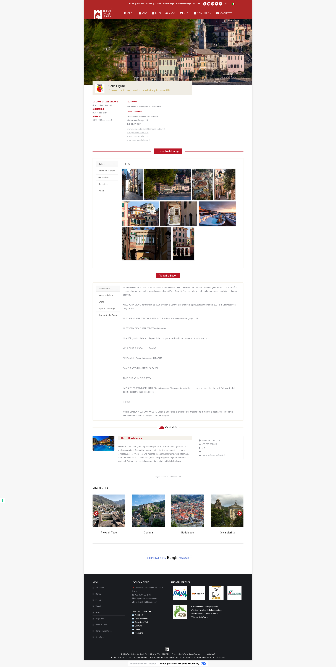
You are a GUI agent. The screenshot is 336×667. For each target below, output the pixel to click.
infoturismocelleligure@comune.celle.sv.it (146, 129)
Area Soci (196, 4)
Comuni (138, 626)
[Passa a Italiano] (233, 3)
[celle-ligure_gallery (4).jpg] (224, 184)
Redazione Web (141, 622)
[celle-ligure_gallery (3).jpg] (202, 184)
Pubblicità (139, 615)
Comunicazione (141, 619)
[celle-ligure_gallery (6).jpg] (178, 213)
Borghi (98, 594)
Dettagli (112, 511)
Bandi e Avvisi (101, 625)
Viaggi (98, 606)
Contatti (149, 4)
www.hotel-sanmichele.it (214, 455)
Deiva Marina (227, 532)
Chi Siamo (140, 4)
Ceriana (148, 532)
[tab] (107, 164)
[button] (96, 513)
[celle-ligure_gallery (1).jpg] (132, 184)
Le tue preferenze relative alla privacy (179, 663)
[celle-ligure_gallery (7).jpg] (217, 213)
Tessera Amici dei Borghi (164, 4)
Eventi (98, 600)
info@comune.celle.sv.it (137, 132)
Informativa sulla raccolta (143, 663)
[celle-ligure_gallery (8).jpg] (146, 243)
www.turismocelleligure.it (138, 140)
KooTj (213, 654)
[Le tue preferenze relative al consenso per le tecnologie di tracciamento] (2, 500)
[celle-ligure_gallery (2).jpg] (167, 184)
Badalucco (187, 532)
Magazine (100, 618)
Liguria (163, 477)
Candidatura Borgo (183, 4)
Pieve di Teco (109, 532)
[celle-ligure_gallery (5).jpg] (140, 213)
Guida (98, 612)
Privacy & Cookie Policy (180, 654)
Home (131, 4)
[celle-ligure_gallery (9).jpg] (183, 243)
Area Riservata (195, 654)
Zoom (105, 511)
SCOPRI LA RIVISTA (168, 557)
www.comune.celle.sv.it (137, 136)
